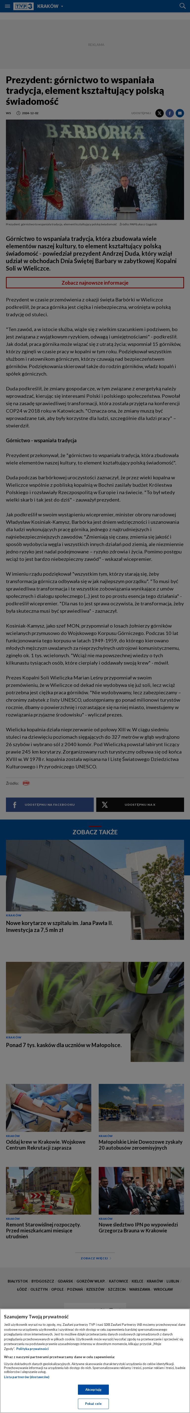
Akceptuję (93, 1390)
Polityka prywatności (32, 1349)
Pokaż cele (93, 1404)
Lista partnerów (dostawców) (26, 1377)
